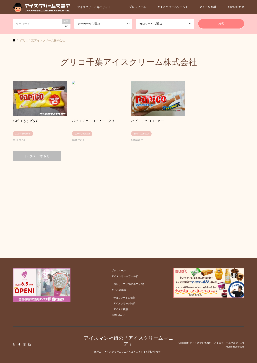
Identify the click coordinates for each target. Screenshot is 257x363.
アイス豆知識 (207, 6)
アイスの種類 (120, 309)
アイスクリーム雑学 (124, 303)
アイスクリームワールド (172, 6)
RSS (29, 344)
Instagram (24, 344)
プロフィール (137, 6)
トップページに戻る (36, 156)
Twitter (14, 344)
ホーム (97, 351)
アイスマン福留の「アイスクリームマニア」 (128, 341)
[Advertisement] (129, 199)
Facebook (19, 344)
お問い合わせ (235, 6)
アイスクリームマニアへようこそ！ (123, 351)
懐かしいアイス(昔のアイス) (128, 284)
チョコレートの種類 (124, 297)
